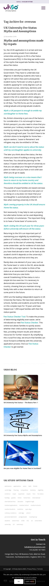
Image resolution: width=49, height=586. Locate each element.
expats (29, 494)
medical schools (36, 505)
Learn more (30, 581)
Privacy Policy (31, 569)
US (13, 524)
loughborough (29, 501)
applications (17, 486)
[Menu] (42, 7)
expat (14, 494)
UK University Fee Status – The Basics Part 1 (21, 402)
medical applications (11, 505)
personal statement (11, 517)
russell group (33, 517)
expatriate (21, 494)
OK (19, 581)
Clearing (15, 490)
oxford (28, 513)
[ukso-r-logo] (20, 7)
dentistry (33, 490)
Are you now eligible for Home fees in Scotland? (23, 468)
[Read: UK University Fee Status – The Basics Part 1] (21, 387)
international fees (10, 501)
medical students (10, 509)
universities (38, 520)
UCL (28, 520)
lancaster (20, 501)
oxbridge (21, 513)
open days (28, 509)
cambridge (8, 490)
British (35, 486)
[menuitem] (42, 7)
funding (7, 498)
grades (14, 498)
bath (29, 486)
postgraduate (23, 517)
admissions (8, 486)
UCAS (22, 520)
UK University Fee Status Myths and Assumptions (20, 29)
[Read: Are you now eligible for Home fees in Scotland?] (21, 453)
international (36, 498)
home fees (27, 498)
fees (34, 494)
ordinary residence (10, 513)
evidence (7, 494)
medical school (24, 505)
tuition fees (15, 520)
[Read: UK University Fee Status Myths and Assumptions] (21, 420)
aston (24, 486)
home (19, 498)
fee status (40, 494)
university (8, 524)
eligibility (40, 490)
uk (32, 520)
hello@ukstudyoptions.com (34, 547)
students (7, 520)
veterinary (20, 524)
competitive (24, 490)
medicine (20, 509)
